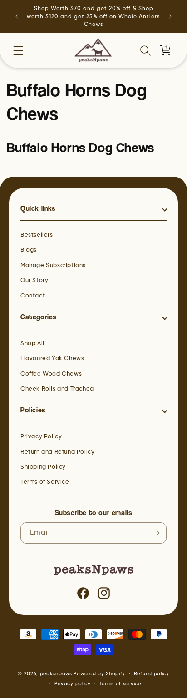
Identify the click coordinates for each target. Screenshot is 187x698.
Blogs (28, 250)
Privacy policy (72, 683)
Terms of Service (44, 482)
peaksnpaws (56, 673)
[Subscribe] (156, 533)
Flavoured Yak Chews (52, 358)
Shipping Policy (43, 467)
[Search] (145, 50)
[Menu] (18, 50)
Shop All (32, 344)
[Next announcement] (170, 16)
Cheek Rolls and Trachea (57, 389)
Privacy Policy (41, 437)
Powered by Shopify (99, 673)
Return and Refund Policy (57, 452)
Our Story (34, 280)
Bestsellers (36, 235)
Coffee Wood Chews (51, 374)
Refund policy (151, 673)
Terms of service (120, 683)
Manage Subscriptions (53, 265)
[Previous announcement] (17, 16)
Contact (32, 296)
